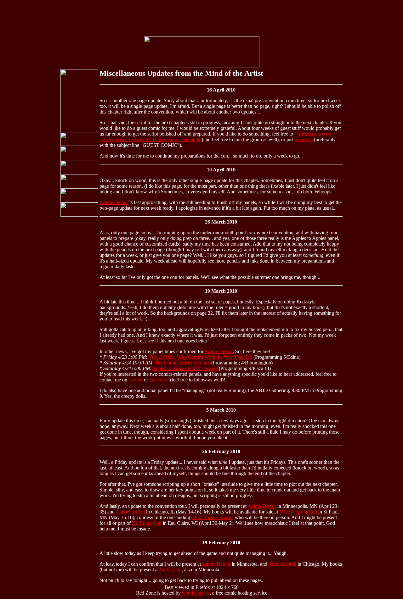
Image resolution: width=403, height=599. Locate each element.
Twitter (135, 379)
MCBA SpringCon (298, 511)
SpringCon (171, 569)
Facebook (159, 379)
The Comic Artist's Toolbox (182, 362)
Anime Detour (113, 202)
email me (304, 139)
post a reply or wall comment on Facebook (158, 139)
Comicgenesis (196, 593)
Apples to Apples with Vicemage (185, 368)
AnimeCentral (282, 564)
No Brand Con (147, 523)
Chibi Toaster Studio (211, 517)
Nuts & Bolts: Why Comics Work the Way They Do (200, 357)
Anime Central (130, 511)
